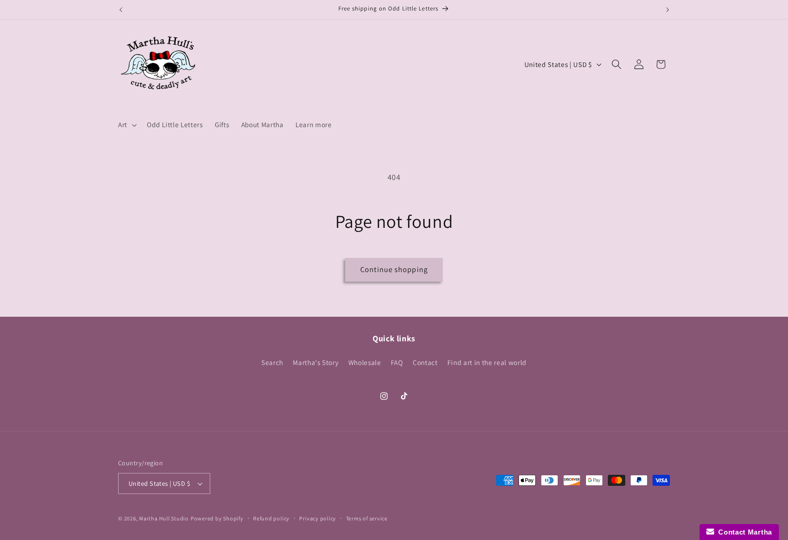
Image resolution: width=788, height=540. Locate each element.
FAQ (397, 362)
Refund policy (271, 518)
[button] (126, 124)
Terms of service (367, 518)
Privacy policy (317, 518)
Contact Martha (743, 532)
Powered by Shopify (217, 518)
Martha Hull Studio (164, 518)
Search (272, 362)
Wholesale (364, 362)
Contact (425, 362)
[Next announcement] (668, 9)
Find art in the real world (487, 362)
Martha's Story (315, 362)
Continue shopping (394, 269)
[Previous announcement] (121, 9)
